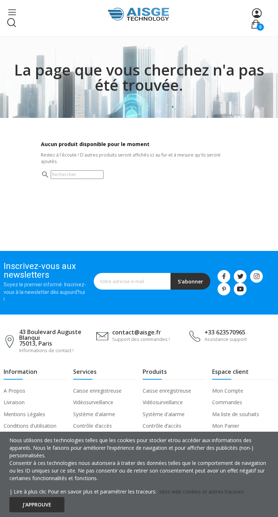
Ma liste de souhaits (235, 414)
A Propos (14, 390)
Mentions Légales (24, 414)
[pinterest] (224, 289)
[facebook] (224, 276)
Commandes (227, 402)
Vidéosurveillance (93, 402)
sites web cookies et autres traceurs (201, 491)
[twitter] (240, 276)
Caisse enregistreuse (97, 390)
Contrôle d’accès (92, 425)
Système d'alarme (94, 414)
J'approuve (36, 504)
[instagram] (256, 276)
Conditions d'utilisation (30, 425)
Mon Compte (227, 390)
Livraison (14, 402)
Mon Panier (225, 425)
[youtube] (240, 289)
